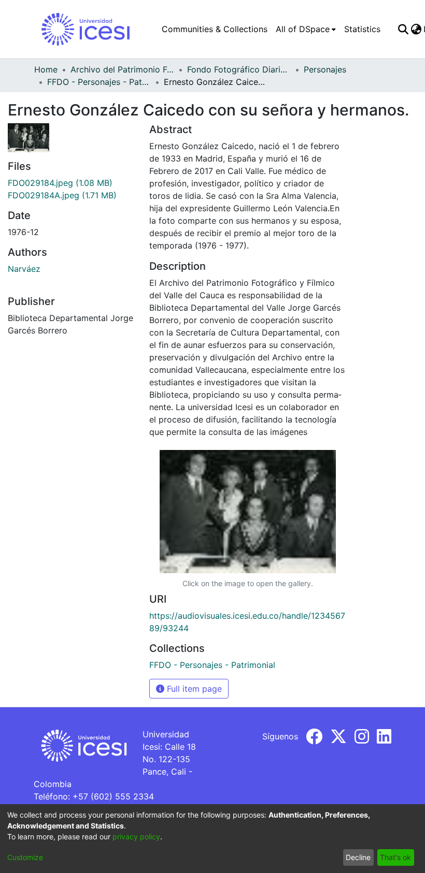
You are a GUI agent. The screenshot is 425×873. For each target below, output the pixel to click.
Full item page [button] (193, 688)
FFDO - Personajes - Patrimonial (99, 82)
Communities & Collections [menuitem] (214, 29)
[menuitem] (306, 29)
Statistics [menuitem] (362, 29)
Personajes (325, 69)
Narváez (24, 269)
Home (46, 69)
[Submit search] (402, 29)
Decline (358, 857)
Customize (25, 857)
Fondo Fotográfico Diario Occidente (239, 69)
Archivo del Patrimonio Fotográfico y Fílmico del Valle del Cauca (122, 69)
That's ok (395, 857)
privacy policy (136, 836)
